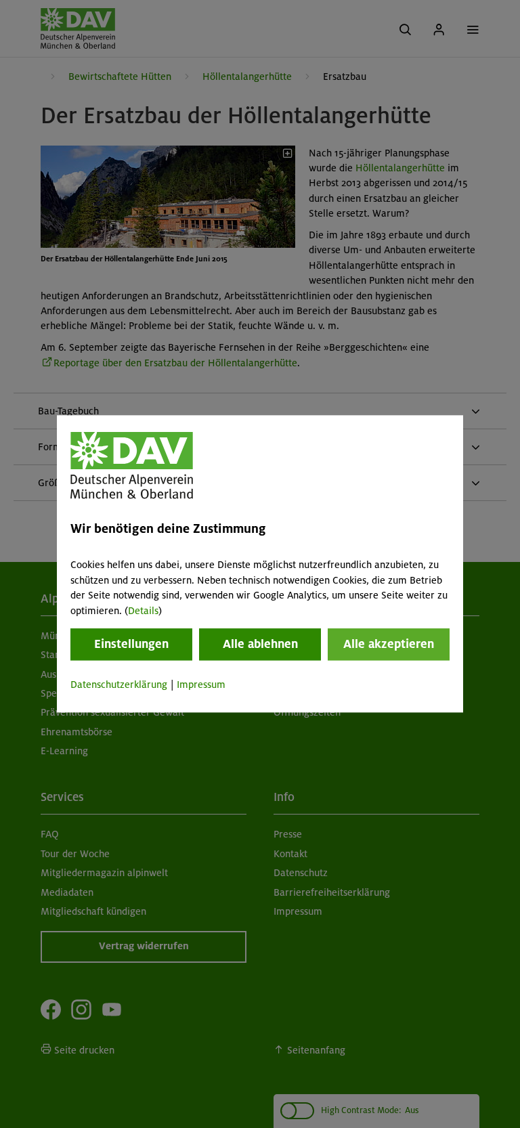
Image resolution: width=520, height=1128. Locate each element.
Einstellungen (131, 643)
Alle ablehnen (260, 643)
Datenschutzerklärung (118, 684)
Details (143, 611)
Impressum (201, 684)
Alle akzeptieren (388, 643)
